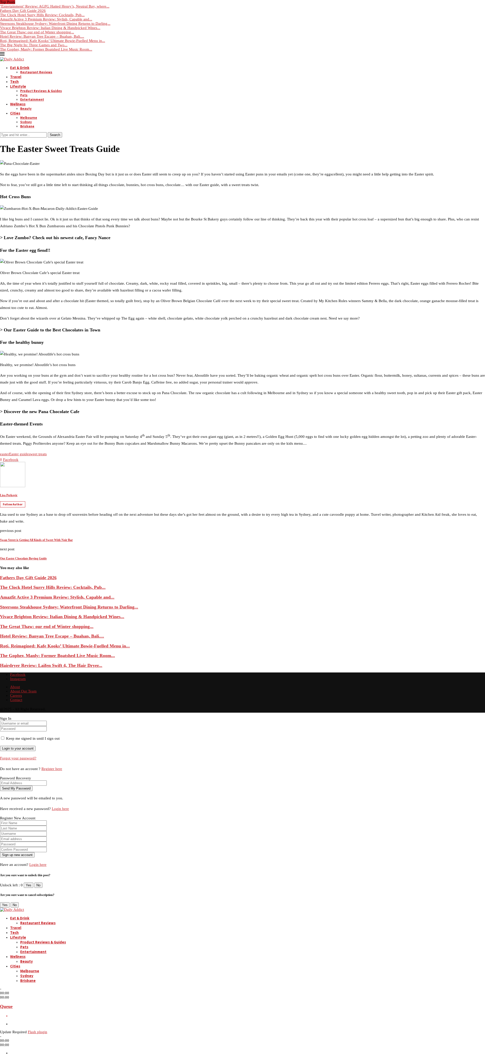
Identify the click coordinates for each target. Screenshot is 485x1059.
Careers (16, 695)
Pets (24, 95)
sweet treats (38, 454)
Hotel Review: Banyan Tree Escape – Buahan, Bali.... (42, 36)
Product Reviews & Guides (41, 91)
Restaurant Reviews (36, 72)
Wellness (18, 104)
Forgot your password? (18, 758)
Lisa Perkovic (8, 495)
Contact (16, 700)
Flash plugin (37, 1032)
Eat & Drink (19, 67)
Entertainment (32, 99)
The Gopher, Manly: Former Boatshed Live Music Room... (46, 49)
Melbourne (28, 118)
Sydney (26, 122)
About (15, 687)
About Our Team (23, 691)
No (38, 885)
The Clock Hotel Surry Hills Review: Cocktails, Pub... (42, 15)
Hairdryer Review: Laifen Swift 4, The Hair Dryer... (51, 665)
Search (55, 135)
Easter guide (19, 454)
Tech (14, 81)
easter (4, 454)
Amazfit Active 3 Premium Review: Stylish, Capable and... (46, 19)
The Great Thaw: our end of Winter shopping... (37, 32)
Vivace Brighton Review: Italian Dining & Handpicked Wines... (50, 28)
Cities (15, 113)
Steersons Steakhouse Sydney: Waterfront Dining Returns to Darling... (55, 23)
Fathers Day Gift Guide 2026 (23, 11)
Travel (15, 76)
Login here (60, 809)
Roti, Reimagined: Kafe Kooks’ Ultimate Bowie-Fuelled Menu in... (52, 41)
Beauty (26, 108)
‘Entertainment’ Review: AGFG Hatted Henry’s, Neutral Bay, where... (54, 6)
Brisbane (27, 126)
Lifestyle (18, 86)
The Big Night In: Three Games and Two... (33, 45)
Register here (51, 769)
